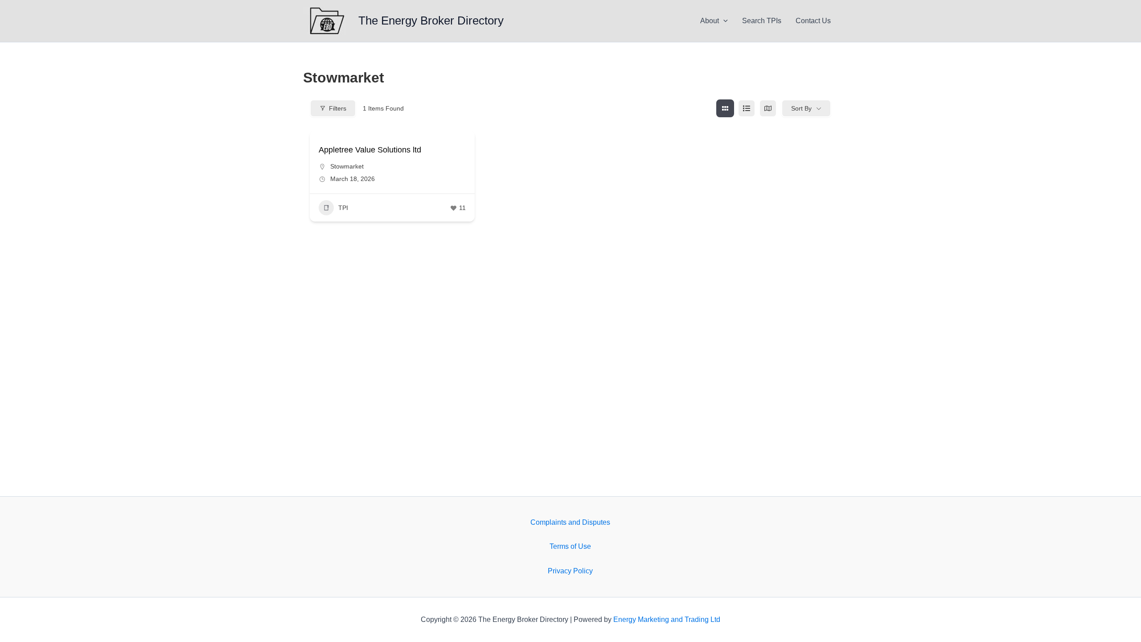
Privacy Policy (570, 571)
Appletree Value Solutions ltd (370, 149)
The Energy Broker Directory (431, 20)
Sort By (801, 108)
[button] (723, 21)
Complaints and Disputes (570, 522)
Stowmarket (347, 166)
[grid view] (725, 108)
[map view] (768, 108)
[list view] (746, 108)
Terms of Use (570, 546)
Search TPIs (761, 21)
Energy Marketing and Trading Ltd (666, 619)
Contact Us (813, 21)
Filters (337, 108)
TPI (343, 207)
